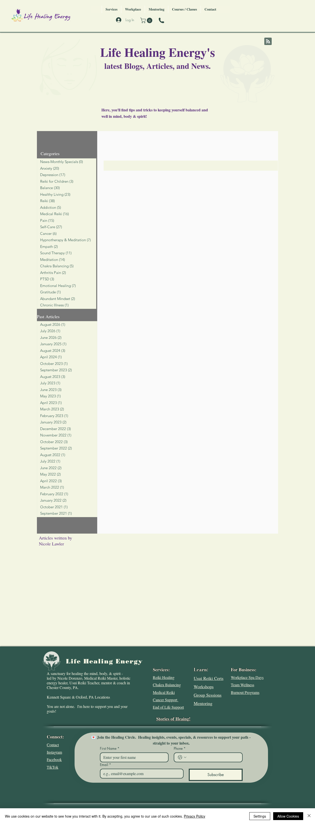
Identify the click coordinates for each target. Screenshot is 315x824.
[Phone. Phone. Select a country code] (182, 757)
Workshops (204, 686)
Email (105, 765)
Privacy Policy (194, 816)
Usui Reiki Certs (208, 678)
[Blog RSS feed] (268, 41)
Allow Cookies (288, 816)
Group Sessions (207, 695)
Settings (259, 816)
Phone (180, 748)
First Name (109, 748)
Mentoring (203, 703)
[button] (147, 20)
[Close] (309, 816)
